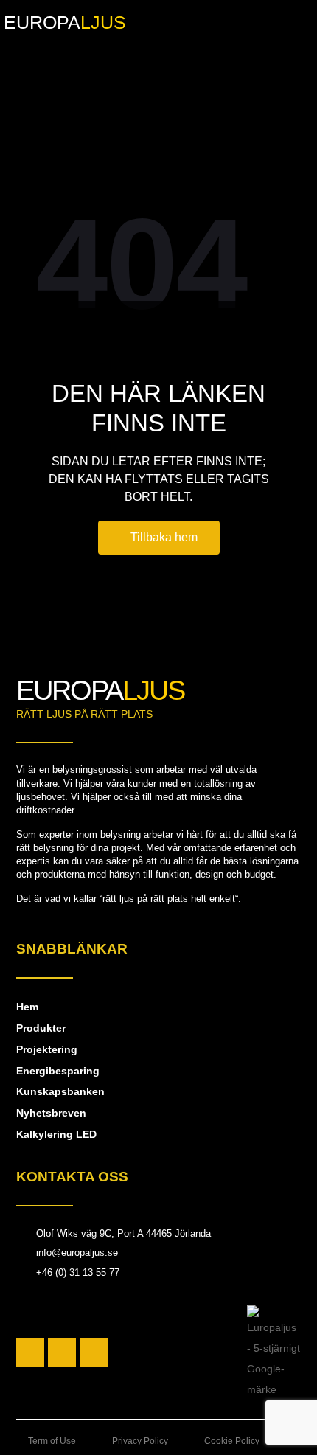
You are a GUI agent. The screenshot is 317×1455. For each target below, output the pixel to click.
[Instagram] (62, 1352)
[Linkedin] (94, 1352)
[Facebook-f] (30, 1352)
